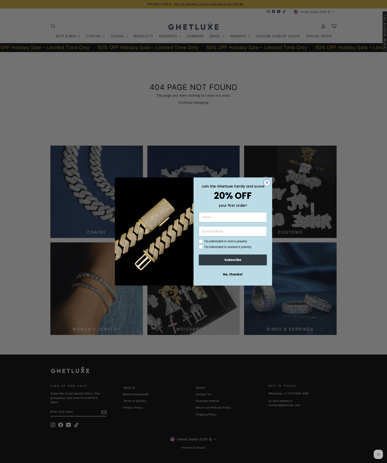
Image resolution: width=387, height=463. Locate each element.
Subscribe (232, 260)
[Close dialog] (266, 182)
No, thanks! (233, 274)
